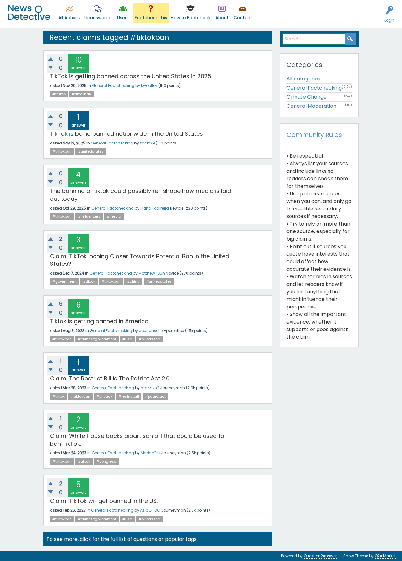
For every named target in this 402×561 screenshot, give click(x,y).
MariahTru (150, 452)
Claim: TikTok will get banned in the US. (104, 501)
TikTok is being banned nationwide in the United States (126, 134)
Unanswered (97, 17)
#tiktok (89, 281)
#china (133, 281)
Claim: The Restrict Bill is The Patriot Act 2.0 (110, 378)
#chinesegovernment (97, 338)
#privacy (104, 396)
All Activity (69, 17)
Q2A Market (385, 555)
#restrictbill (128, 396)
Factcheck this (151, 17)
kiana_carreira (154, 208)
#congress (106, 461)
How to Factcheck (190, 17)
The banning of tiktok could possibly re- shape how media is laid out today (140, 194)
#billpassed (149, 338)
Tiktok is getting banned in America (99, 321)
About (222, 17)
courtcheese (151, 330)
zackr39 (147, 143)
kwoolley (149, 85)
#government (64, 281)
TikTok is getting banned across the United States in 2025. (131, 76)
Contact (243, 17)
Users (123, 17)
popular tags (181, 539)
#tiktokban (81, 93)
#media (114, 216)
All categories (303, 78)
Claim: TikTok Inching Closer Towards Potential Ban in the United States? (139, 260)
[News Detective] (29, 12)
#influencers (89, 216)
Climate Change (306, 97)
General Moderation (311, 106)
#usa (127, 338)
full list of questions (134, 539)
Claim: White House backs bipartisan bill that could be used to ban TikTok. (137, 439)
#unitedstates (91, 151)
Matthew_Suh (152, 273)
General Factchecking (113, 85)
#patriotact (155, 396)
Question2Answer (320, 555)
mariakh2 (150, 387)
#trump (59, 93)
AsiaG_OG (150, 510)
